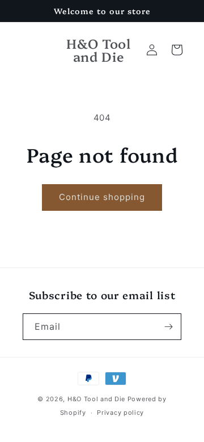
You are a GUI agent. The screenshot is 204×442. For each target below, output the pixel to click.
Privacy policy (120, 412)
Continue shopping (102, 197)
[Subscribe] (168, 326)
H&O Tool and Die (96, 399)
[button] (176, 49)
